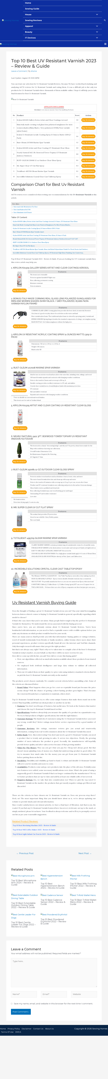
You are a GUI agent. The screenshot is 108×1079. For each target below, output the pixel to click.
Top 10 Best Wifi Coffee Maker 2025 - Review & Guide (34, 830)
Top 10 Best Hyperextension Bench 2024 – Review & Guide (53, 885)
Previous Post (25, 853)
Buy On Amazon (88, 120)
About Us (49, 1029)
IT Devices (30, 38)
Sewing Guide (32, 9)
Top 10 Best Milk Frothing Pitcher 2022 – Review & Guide (83, 885)
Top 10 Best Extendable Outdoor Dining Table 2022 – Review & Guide (23, 905)
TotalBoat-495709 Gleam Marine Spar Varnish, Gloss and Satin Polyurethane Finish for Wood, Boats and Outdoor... (50, 249)
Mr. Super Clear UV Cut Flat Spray (24, 246)
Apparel (29, 26)
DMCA (18, 1032)
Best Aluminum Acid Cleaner (23, 212)
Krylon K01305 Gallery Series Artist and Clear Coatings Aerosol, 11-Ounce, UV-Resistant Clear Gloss (45, 221)
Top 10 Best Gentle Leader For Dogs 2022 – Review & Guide (23, 924)
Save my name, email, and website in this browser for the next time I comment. (53, 1003)
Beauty (28, 32)
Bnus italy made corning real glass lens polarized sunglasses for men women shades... (42, 225)
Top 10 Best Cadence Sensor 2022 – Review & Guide (53, 902)
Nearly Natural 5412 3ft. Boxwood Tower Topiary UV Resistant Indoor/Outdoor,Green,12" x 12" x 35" (45, 239)
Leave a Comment (19, 71)
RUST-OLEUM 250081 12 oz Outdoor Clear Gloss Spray (31, 242)
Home (28, 3)
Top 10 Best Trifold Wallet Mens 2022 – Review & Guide (83, 902)
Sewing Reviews (33, 20)
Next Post (85, 853)
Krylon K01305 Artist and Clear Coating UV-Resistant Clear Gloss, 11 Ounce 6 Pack (39, 235)
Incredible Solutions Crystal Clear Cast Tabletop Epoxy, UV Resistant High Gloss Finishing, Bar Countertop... (48, 253)
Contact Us (38, 1029)
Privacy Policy (14, 1029)
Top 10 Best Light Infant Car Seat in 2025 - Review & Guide (36, 834)
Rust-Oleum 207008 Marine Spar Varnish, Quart (28, 232)
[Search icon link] (105, 20)
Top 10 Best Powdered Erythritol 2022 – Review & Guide (53, 921)
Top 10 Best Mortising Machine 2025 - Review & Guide (34, 825)
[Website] (84, 995)
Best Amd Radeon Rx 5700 (22, 210)
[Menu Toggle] (96, 15)
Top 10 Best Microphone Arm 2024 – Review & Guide (23, 882)
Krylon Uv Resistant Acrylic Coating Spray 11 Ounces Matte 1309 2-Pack (36, 228)
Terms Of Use (7, 1032)
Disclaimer (26, 1029)
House (28, 14)
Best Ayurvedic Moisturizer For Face (26, 207)
